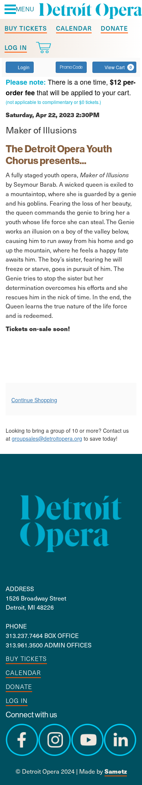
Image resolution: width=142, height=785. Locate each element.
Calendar (74, 28)
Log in (16, 47)
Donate (114, 28)
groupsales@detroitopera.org (47, 438)
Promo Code (71, 67)
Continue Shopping (34, 400)
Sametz (116, 771)
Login (24, 67)
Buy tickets (26, 28)
